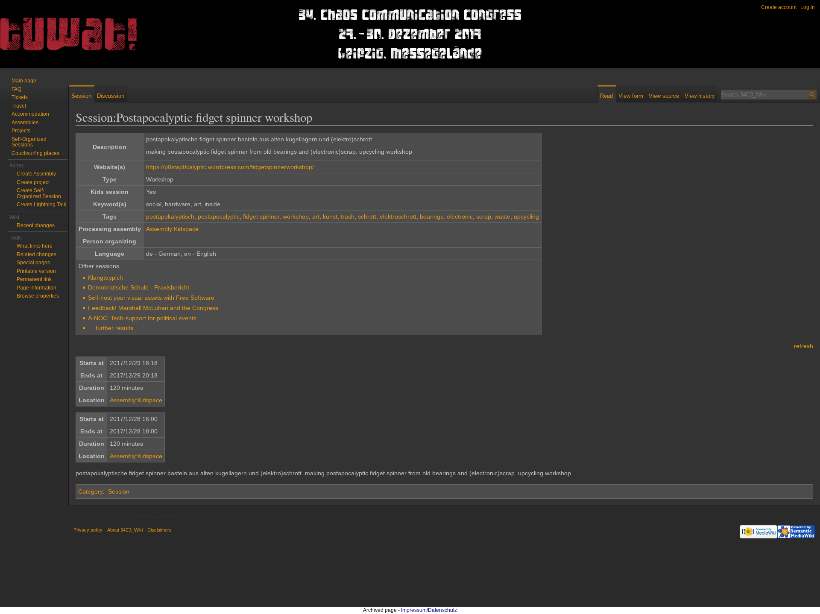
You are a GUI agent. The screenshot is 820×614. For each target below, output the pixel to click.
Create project (33, 182)
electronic (460, 216)
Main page (24, 81)
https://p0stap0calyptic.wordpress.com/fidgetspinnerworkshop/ (230, 167)
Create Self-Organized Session (39, 193)
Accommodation (30, 114)
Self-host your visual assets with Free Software (151, 297)
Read (606, 96)
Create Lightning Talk (41, 205)
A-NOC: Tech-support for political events (142, 318)
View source (664, 96)
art (315, 216)
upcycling (526, 216)
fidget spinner (261, 216)
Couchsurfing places (35, 153)
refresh (803, 345)
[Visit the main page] (34, 34)
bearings (431, 216)
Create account (779, 7)
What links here (35, 246)
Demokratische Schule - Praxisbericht (138, 287)
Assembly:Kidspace (172, 228)
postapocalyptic (219, 216)
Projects (21, 131)
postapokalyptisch (170, 216)
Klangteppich (105, 277)
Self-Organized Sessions (29, 142)
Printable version (36, 271)
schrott (367, 216)
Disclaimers (159, 529)
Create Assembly (36, 174)
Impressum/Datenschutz (429, 610)
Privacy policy (87, 529)
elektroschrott (398, 216)
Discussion (110, 96)
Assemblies (25, 123)
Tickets (20, 97)
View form (630, 96)
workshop (296, 216)
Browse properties (38, 296)
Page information (36, 288)
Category (90, 491)
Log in (807, 7)
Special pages (33, 263)
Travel (19, 106)
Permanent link (34, 279)
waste (502, 216)
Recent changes (36, 225)
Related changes (36, 254)
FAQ (16, 89)
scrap (483, 216)
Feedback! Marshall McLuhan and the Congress (153, 307)
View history (700, 96)
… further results (110, 328)
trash (347, 216)
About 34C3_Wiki (125, 529)
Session (118, 491)
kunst (330, 216)
